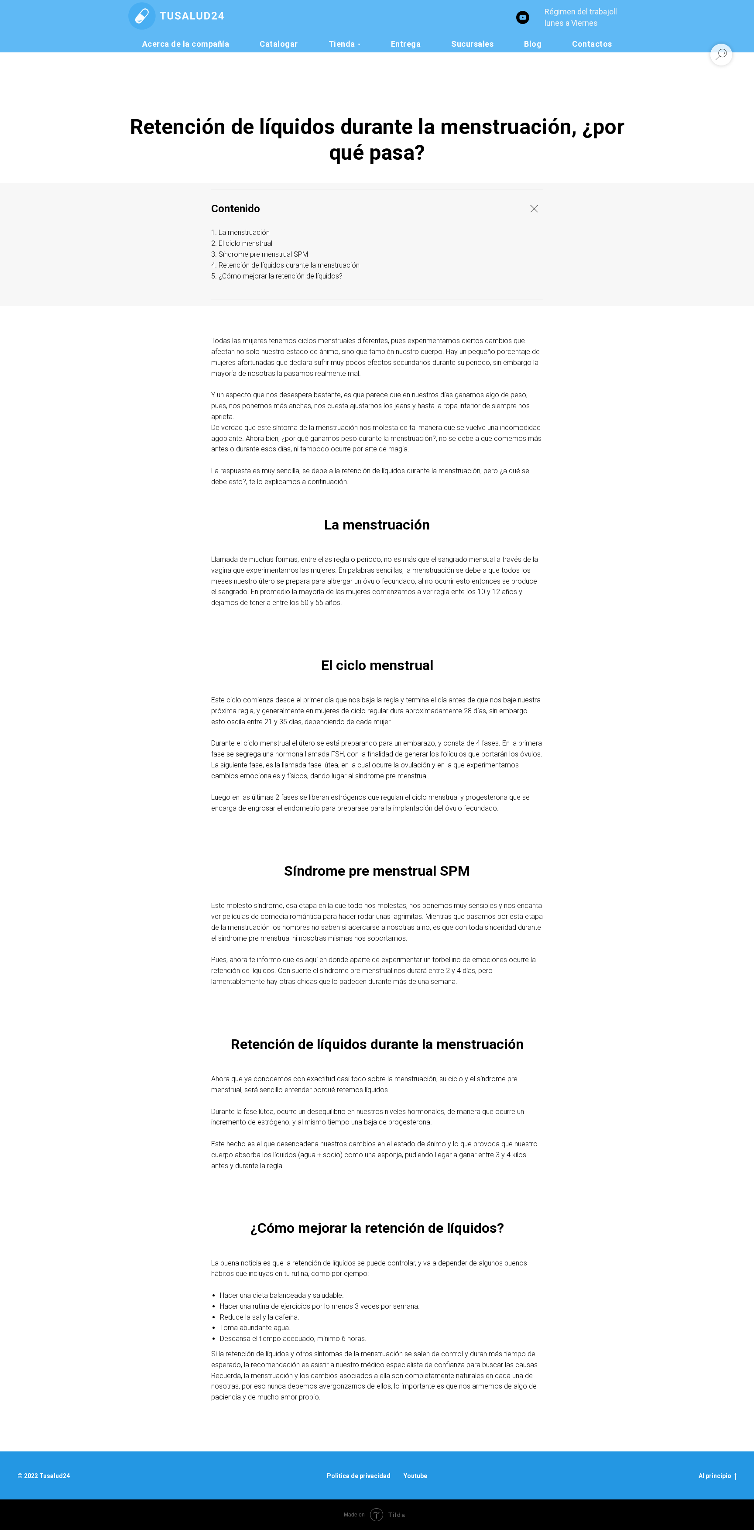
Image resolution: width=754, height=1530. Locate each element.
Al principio (715, 1475)
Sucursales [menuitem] (472, 43)
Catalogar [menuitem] (279, 43)
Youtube (415, 1475)
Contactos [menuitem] (592, 43)
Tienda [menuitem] (342, 43)
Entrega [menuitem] (406, 43)
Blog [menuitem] (533, 43)
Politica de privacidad (359, 1475)
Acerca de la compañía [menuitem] (186, 43)
